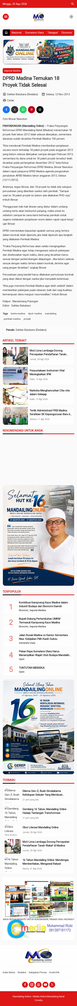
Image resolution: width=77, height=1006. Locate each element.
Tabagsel (52, 32)
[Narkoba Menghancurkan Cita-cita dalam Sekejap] (15, 396)
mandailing (50, 313)
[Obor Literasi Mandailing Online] (13, 830)
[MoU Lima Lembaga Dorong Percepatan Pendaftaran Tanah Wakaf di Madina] (15, 356)
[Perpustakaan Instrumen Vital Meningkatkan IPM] (15, 376)
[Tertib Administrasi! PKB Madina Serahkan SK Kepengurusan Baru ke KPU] (15, 416)
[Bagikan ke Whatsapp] (23, 109)
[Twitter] (52, 985)
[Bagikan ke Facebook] (6, 109)
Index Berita (9, 972)
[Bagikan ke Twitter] (14, 109)
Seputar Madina (12, 70)
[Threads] (39, 985)
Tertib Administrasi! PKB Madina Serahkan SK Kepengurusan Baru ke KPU (51, 414)
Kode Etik (54, 972)
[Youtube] (45, 985)
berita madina (18, 313)
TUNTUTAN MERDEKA (32, 667)
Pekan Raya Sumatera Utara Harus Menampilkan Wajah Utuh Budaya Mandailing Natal (45, 655)
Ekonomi (67, 32)
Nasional (16, 32)
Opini (21, 659)
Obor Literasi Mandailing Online (41, 827)
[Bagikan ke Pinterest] (31, 109)
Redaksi (22, 972)
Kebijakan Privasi (38, 972)
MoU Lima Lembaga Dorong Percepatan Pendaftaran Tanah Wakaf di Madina (48, 354)
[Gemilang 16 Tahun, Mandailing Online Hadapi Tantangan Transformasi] (13, 813)
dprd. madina (35, 313)
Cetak (10, 100)
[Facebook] (25, 985)
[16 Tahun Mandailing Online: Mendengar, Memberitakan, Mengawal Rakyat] (13, 864)
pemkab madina (12, 318)
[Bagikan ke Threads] (40, 109)
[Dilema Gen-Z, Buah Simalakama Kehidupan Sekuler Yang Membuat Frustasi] (13, 795)
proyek (27, 318)
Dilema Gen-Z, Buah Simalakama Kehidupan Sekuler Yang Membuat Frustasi (42, 794)
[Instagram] (32, 985)
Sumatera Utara (34, 32)
